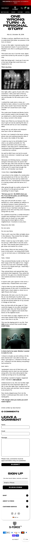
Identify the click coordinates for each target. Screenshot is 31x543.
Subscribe (15, 487)
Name (3, 424)
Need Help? (5, 8)
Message (4, 437)
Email (3, 431)
